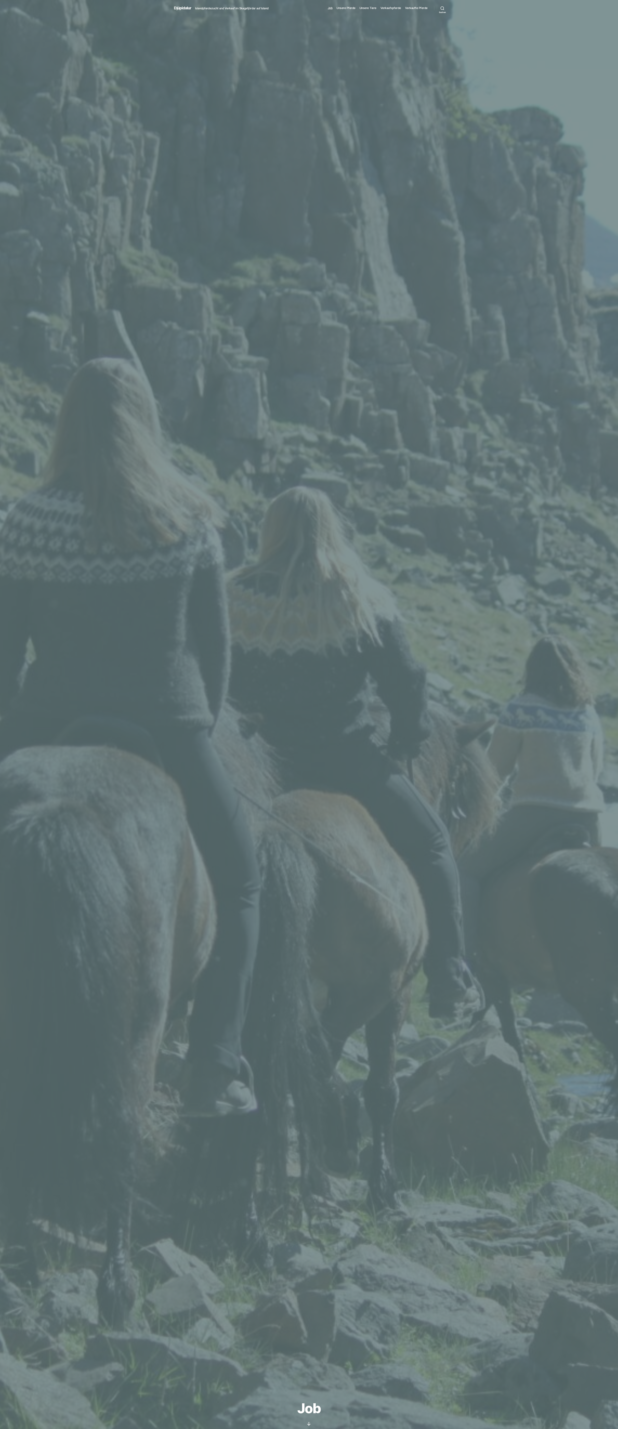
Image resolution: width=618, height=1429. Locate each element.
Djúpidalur (182, 8)
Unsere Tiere (368, 8)
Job (330, 8)
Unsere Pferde (346, 8)
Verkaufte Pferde (416, 8)
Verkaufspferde (390, 8)
